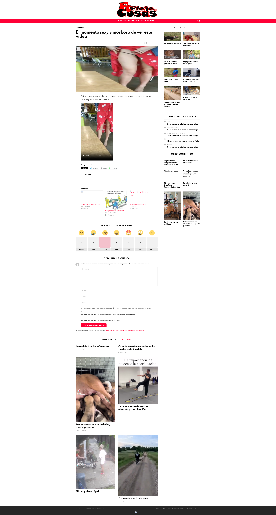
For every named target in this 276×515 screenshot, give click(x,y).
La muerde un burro (172, 44)
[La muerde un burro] (172, 36)
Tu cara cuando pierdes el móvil (170, 62)
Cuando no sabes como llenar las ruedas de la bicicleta (190, 174)
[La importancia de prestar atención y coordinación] (138, 380)
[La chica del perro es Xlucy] (172, 206)
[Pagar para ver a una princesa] (92, 197)
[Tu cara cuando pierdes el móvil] (172, 54)
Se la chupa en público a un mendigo (182, 124)
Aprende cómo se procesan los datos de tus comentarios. (125, 330)
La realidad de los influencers (92, 346)
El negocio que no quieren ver (114, 211)
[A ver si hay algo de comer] (141, 197)
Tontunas (149, 21)
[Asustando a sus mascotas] (191, 90)
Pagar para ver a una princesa (90, 204)
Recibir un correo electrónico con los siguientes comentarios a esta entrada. (108, 314)
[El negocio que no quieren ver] (116, 200)
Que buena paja (171, 171)
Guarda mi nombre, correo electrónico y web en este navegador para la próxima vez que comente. (117, 308)
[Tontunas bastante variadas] (191, 36)
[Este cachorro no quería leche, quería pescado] (95, 389)
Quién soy (188, 508)
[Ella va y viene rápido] (95, 462)
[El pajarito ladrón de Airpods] (191, 54)
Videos (139, 21)
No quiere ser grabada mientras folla (183, 141)
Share (78, 49)
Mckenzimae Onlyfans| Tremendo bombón (172, 185)
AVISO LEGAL (161, 508)
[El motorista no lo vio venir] (138, 465)
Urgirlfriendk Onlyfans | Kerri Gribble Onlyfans (171, 162)
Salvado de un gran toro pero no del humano (172, 104)
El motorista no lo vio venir (133, 498)
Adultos (122, 21)
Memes (131, 21)
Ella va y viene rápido (88, 491)
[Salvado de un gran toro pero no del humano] (172, 93)
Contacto (197, 508)
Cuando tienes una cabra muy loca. (191, 80)
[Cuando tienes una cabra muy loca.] (191, 72)
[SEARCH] (199, 21)
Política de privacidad (175, 508)
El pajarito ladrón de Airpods (190, 62)
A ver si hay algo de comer (138, 204)
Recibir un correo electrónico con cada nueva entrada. (100, 320)
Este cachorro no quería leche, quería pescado (191, 224)
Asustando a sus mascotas (190, 98)
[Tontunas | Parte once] (172, 72)
